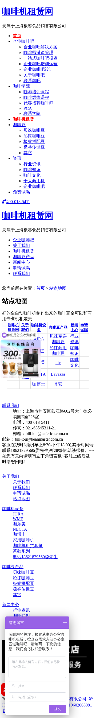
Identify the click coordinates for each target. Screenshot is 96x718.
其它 (27, 152)
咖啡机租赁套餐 (28, 545)
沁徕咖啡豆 (34, 136)
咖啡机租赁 (23, 119)
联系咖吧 (32, 80)
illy (58, 362)
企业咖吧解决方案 (40, 47)
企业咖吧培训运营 (40, 63)
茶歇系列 (21, 551)
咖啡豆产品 (23, 256)
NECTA (20, 529)
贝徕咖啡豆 (34, 130)
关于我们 (21, 245)
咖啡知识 (32, 169)
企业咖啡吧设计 (38, 69)
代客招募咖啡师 (38, 103)
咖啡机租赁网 (27, 11)
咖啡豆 (19, 124)
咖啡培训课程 (36, 92)
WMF (18, 519)
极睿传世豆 (34, 147)
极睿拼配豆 (34, 141)
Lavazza (58, 374)
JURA (38, 339)
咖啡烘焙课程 (36, 97)
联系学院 (32, 113)
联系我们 (21, 273)
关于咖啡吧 (34, 75)
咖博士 (38, 384)
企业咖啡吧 (23, 41)
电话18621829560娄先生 (35, 556)
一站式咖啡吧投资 (40, 58)
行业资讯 (32, 164)
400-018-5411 (18, 201)
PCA (27, 108)
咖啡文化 (32, 175)
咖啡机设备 (12, 508)
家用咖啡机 (23, 540)
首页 (17, 35)
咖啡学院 (21, 86)
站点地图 (57, 288)
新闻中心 (21, 262)
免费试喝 (21, 192)
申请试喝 (21, 268)
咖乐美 (19, 524)
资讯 (17, 158)
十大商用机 (34, 180)
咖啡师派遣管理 (38, 52)
